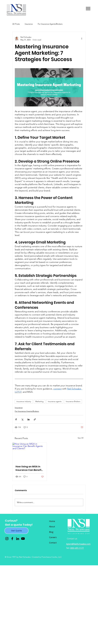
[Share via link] (35, 419)
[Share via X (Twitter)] (22, 419)
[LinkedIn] (18, 539)
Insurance (29, 24)
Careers (53, 537)
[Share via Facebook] (16, 419)
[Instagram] (7, 539)
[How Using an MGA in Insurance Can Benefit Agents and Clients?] (30, 452)
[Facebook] (12, 539)
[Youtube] (23, 539)
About (52, 526)
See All (80, 438)
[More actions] (81, 38)
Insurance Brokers (73, 401)
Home (52, 521)
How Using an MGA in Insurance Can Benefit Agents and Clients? (29, 468)
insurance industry (23, 401)
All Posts (16, 24)
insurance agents (55, 401)
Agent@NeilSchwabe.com (78, 544)
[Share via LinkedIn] (28, 419)
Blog (51, 532)
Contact (53, 542)
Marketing (39, 401)
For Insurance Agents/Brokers (50, 24)
